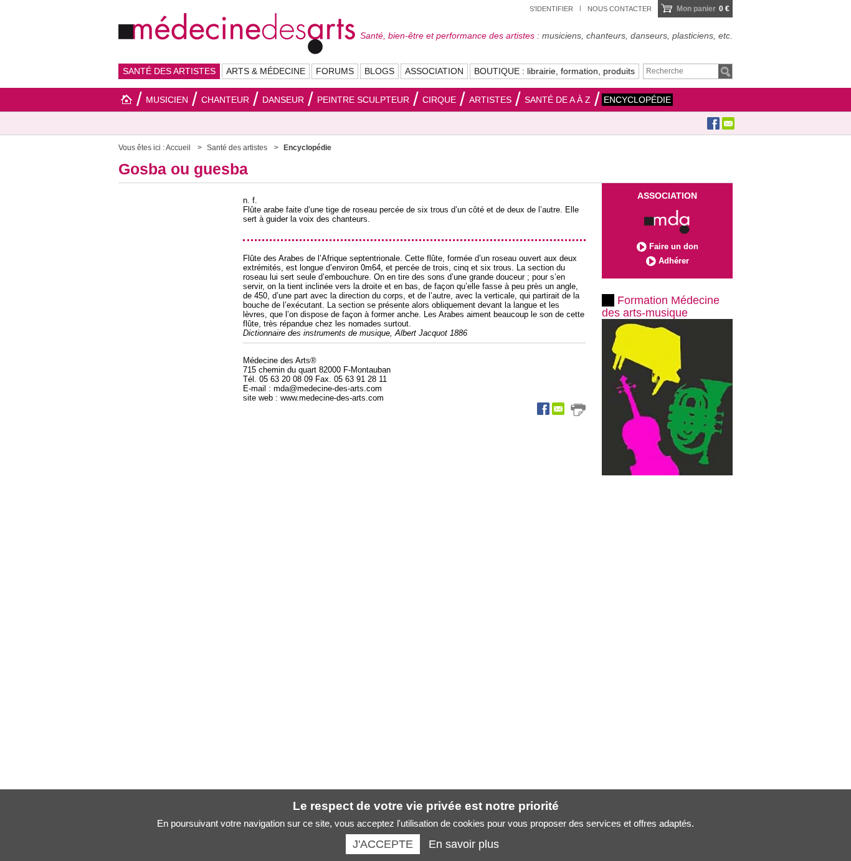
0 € (703, 8)
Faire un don (673, 246)
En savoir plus (464, 844)
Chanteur (225, 100)
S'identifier (551, 8)
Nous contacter (619, 8)
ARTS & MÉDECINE (265, 71)
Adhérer (673, 260)
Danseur (283, 100)
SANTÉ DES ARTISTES (169, 71)
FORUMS (335, 71)
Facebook (713, 123)
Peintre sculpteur (363, 100)
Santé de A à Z (558, 100)
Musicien (167, 100)
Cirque (439, 100)
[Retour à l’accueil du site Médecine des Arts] (236, 32)
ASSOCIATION (434, 71)
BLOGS (379, 71)
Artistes (490, 100)
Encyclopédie (637, 100)
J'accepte (383, 844)
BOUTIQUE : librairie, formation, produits (554, 71)
